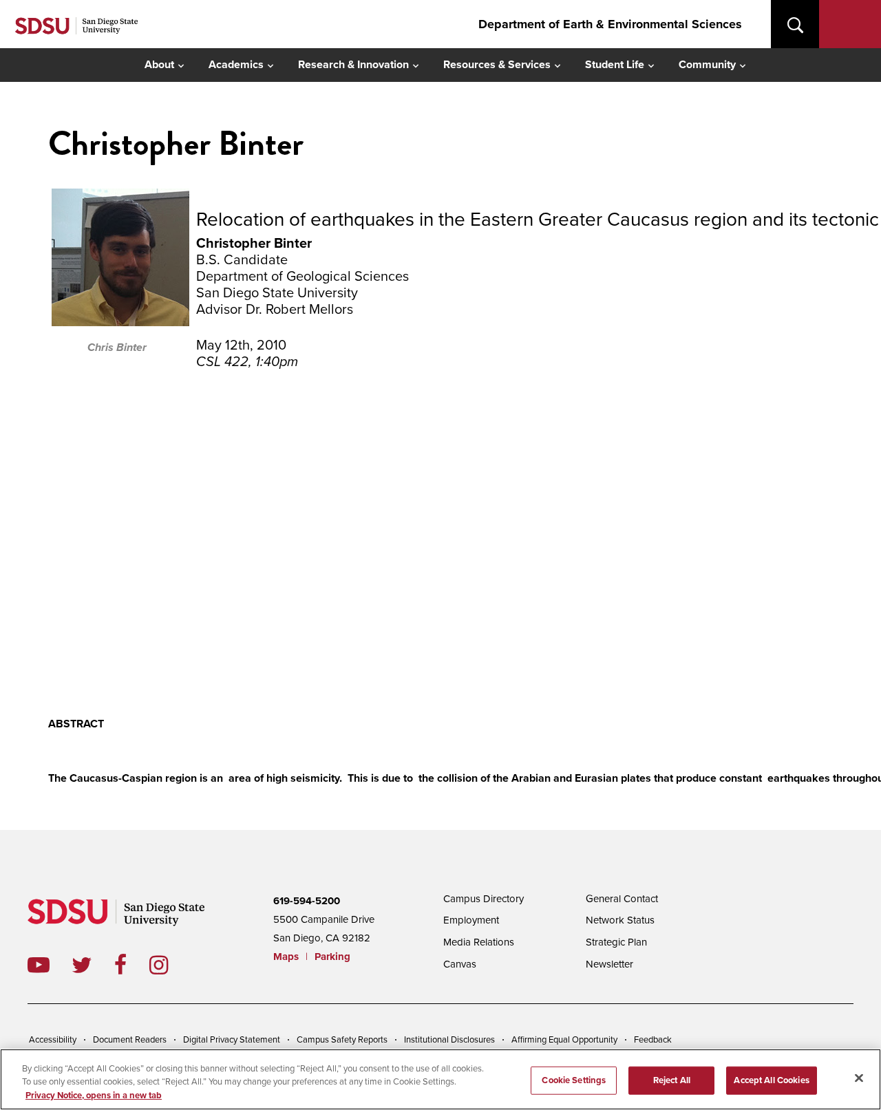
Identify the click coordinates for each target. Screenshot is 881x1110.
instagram (169, 965)
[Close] (859, 1078)
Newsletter (609, 964)
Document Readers (130, 1039)
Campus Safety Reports (342, 1039)
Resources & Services (497, 65)
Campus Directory (483, 899)
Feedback (653, 1039)
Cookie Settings (574, 1079)
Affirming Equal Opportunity (564, 1039)
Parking (332, 956)
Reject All (671, 1079)
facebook (131, 965)
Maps (286, 956)
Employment (471, 920)
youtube (39, 965)
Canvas (459, 964)
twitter (93, 965)
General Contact (622, 899)
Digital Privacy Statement (231, 1039)
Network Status (620, 920)
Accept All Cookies (771, 1079)
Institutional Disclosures (449, 1039)
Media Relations (478, 942)
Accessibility (52, 1039)
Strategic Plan (616, 942)
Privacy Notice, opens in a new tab (93, 1095)
